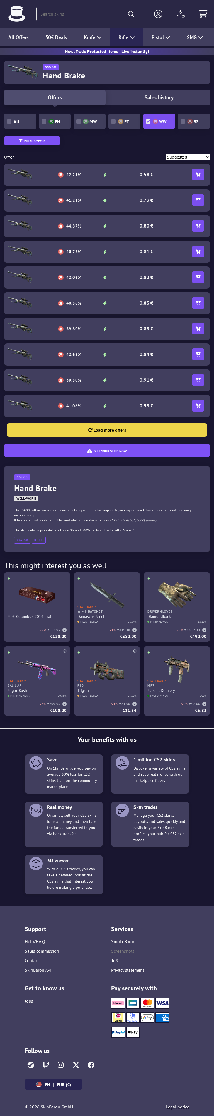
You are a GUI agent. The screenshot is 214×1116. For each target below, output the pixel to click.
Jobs (29, 1001)
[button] (158, 14)
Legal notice (177, 1107)
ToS (114, 960)
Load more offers (109, 430)
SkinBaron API (38, 970)
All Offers (18, 37)
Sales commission (42, 951)
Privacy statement (127, 970)
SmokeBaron (123, 941)
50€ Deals (56, 37)
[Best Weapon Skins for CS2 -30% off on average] (16, 14)
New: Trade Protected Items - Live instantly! (107, 51)
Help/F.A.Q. (35, 941)
